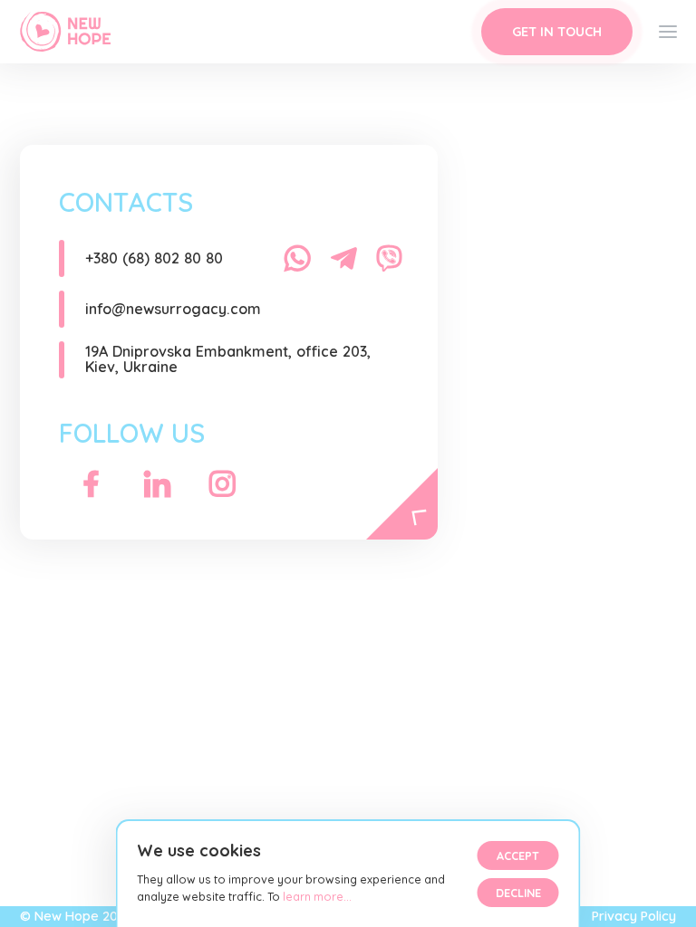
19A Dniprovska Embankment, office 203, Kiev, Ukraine (228, 359)
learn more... (316, 896)
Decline (518, 892)
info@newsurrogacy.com (173, 309)
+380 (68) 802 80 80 (154, 258)
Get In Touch (557, 32)
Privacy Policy (634, 916)
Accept (518, 855)
